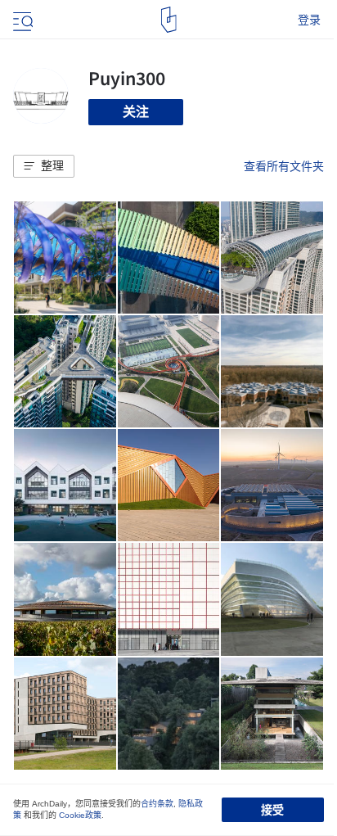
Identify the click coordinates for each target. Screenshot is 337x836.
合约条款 (157, 803)
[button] (43, 166)
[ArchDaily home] (169, 20)
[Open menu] (21, 19)
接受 (272, 809)
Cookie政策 (80, 815)
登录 (309, 19)
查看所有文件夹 (284, 166)
